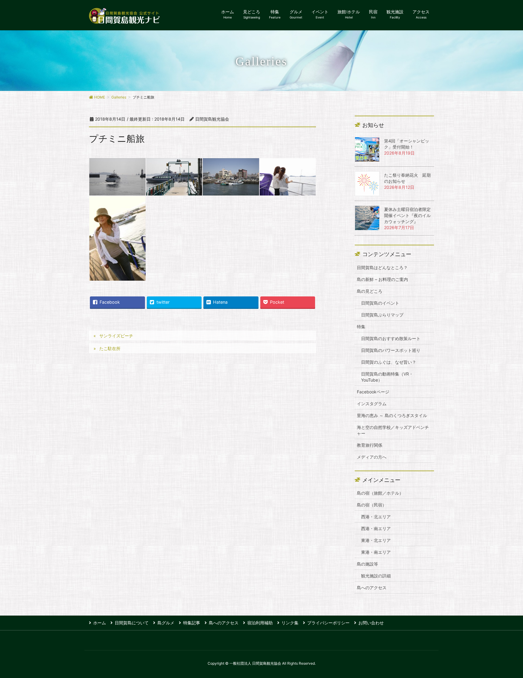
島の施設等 (367, 563)
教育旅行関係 (369, 445)
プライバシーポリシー (328, 622)
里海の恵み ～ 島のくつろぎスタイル (392, 415)
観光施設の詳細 (376, 575)
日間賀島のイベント (380, 303)
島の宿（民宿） (371, 504)
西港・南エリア (376, 528)
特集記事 (191, 622)
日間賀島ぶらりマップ (382, 314)
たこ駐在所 (109, 348)
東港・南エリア (376, 552)
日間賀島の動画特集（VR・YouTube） (387, 376)
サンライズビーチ (116, 335)
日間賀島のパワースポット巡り (390, 350)
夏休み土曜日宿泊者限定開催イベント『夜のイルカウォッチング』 (407, 215)
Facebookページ (373, 391)
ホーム (99, 622)
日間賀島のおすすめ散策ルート (390, 338)
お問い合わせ (371, 622)
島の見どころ (369, 291)
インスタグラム (371, 403)
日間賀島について (132, 622)
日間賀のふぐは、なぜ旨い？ (388, 362)
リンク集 (289, 622)
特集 (361, 326)
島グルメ (165, 622)
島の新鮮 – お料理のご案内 (382, 279)
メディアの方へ (371, 456)
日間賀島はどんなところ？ (382, 267)
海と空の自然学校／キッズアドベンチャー (393, 430)
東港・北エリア (376, 540)
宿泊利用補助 (260, 622)
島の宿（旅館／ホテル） (380, 493)
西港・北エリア (376, 516)
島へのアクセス (371, 587)
